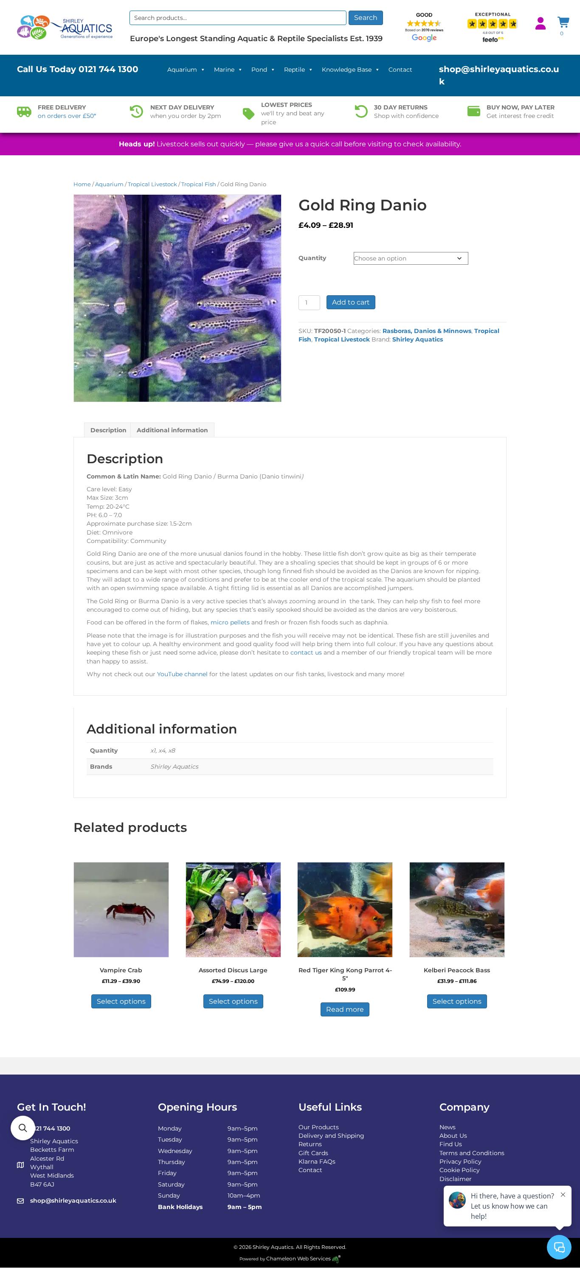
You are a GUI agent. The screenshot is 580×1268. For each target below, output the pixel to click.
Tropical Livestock (152, 184)
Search (365, 18)
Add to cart (351, 302)
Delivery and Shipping (331, 1135)
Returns (310, 1144)
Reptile (294, 69)
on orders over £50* (67, 116)
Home (82, 184)
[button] (23, 1128)
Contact (400, 69)
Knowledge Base (347, 69)
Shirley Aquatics (417, 339)
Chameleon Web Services (298, 1258)
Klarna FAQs (316, 1161)
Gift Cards (313, 1153)
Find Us (450, 1144)
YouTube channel (182, 674)
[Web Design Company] (336, 1258)
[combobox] (238, 18)
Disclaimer (455, 1179)
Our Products (318, 1127)
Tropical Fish (198, 184)
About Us (453, 1135)
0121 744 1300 (108, 69)
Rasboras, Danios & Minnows (427, 331)
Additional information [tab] (172, 430)
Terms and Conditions (471, 1153)
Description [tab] (108, 430)
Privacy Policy (460, 1161)
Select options (121, 1001)
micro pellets (230, 622)
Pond (259, 69)
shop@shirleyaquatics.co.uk (73, 1200)
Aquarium (182, 69)
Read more (345, 1009)
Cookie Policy (459, 1170)
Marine (224, 69)
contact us (306, 652)
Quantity (312, 258)
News (447, 1127)
